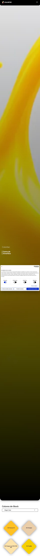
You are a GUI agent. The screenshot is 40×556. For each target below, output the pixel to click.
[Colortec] (7, 2)
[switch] (15, 282)
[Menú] (37, 2)
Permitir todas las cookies (32, 288)
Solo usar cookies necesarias (7, 288)
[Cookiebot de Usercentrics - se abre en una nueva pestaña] (34, 266)
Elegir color (8, 510)
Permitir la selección (20, 288)
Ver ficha (12, 530)
